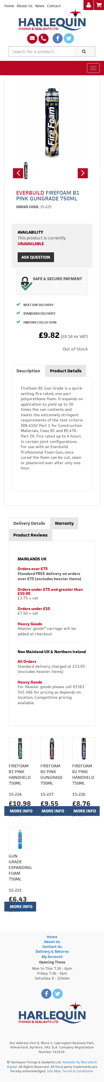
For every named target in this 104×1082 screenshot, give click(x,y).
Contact (54, 5)
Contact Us (52, 946)
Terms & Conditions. (78, 1071)
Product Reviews (30, 535)
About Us (25, 5)
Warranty (64, 523)
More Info (21, 811)
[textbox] (41, 51)
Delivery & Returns (52, 951)
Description (28, 370)
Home (9, 5)
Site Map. (54, 1071)
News (39, 5)
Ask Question (35, 257)
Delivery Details (29, 523)
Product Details (65, 370)
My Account (52, 956)
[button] (18, 173)
